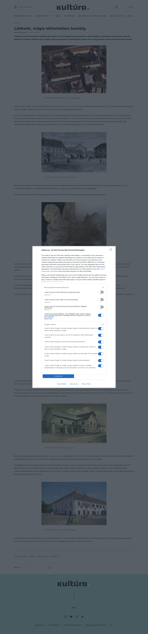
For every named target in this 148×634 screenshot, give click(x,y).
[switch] (101, 292)
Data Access (74, 384)
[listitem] (74, 287)
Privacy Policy (86, 384)
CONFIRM (58, 376)
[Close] (111, 250)
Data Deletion (61, 384)
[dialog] (74, 317)
